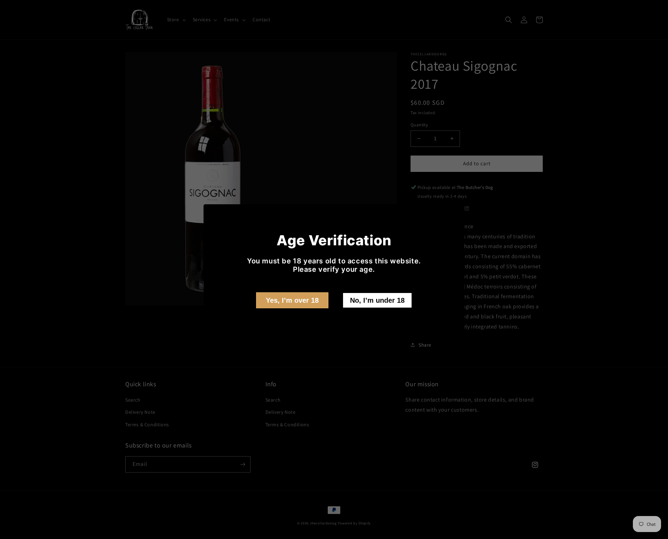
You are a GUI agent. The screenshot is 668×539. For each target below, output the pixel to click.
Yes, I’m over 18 (292, 300)
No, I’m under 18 (377, 300)
